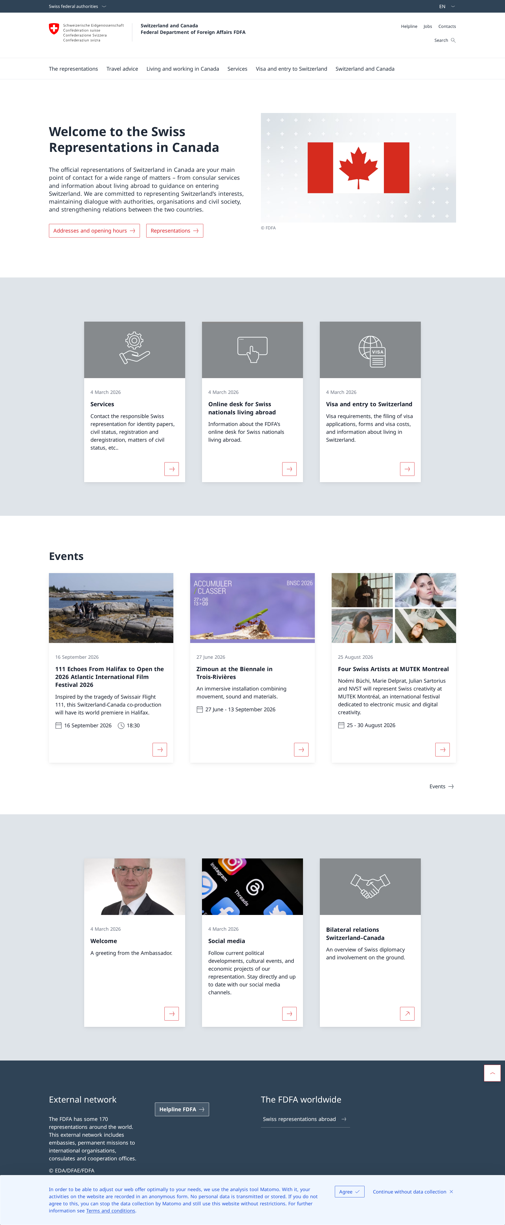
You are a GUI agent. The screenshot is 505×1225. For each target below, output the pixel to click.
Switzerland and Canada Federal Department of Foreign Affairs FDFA (193, 28)
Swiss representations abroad (299, 1119)
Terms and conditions (110, 1210)
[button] (73, 68)
